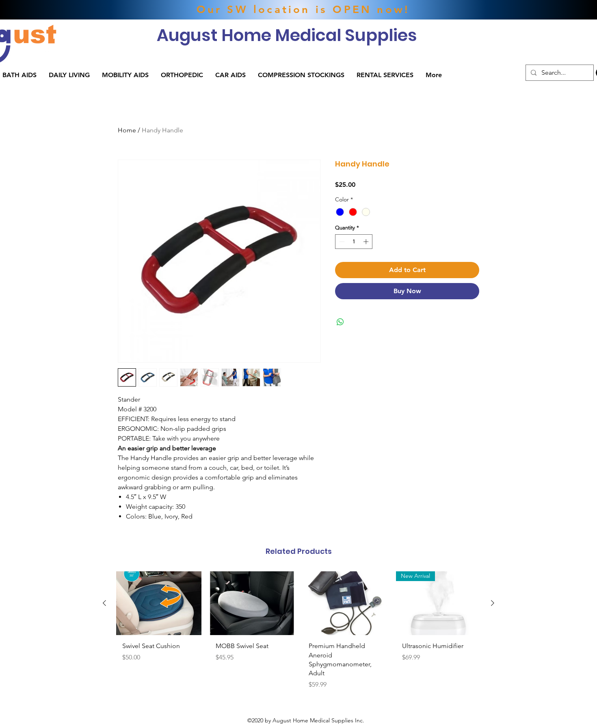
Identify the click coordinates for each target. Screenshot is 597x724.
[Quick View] (158, 603)
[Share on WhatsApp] (340, 322)
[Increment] (367, 242)
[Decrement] (341, 242)
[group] (299, 633)
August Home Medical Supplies (287, 35)
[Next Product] (493, 603)
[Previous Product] (104, 603)
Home (127, 130)
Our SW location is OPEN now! (303, 9)
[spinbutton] (354, 242)
